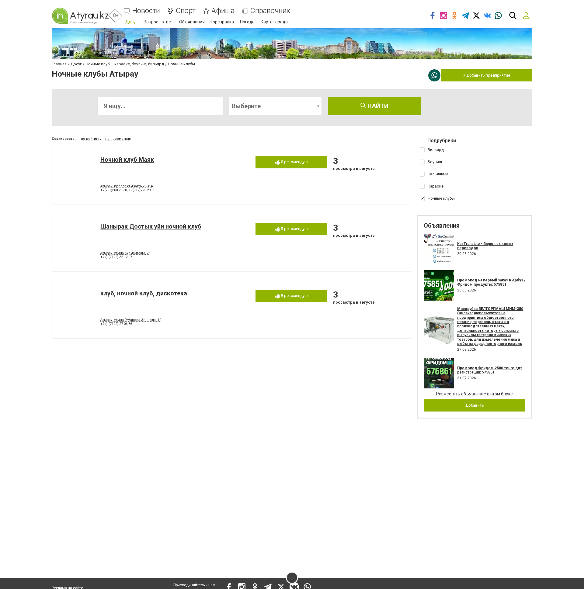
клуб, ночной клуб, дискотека (143, 293)
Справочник (270, 11)
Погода (247, 21)
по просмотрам (118, 139)
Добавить (474, 405)
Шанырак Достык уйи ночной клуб (150, 226)
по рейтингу (91, 139)
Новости (146, 11)
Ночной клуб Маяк (127, 159)
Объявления (192, 21)
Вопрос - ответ (158, 21)
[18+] (80, 15)
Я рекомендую (294, 162)
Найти (377, 106)
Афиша (223, 11)
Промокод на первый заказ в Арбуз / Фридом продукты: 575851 (491, 282)
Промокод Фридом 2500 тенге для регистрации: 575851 (489, 370)
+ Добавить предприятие (486, 75)
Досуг (131, 21)
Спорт (186, 11)
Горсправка (222, 21)
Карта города (274, 21)
